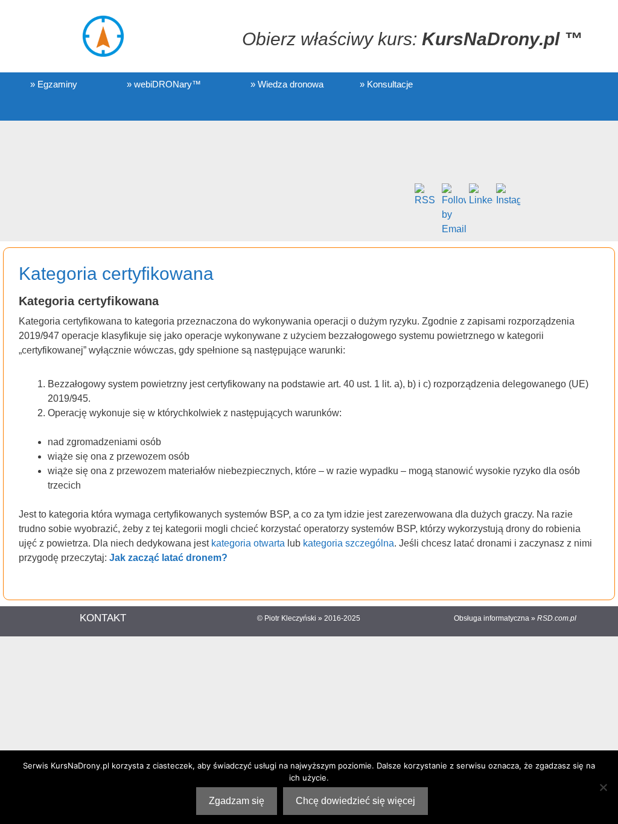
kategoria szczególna (348, 543)
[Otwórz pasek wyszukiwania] (79, 109)
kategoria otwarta (248, 543)
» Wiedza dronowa (286, 84)
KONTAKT (103, 618)
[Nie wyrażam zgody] (603, 787)
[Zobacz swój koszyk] (34, 109)
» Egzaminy (53, 84)
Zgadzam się (236, 801)
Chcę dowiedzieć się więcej (355, 801)
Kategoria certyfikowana (116, 274)
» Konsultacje (386, 84)
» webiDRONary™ (164, 84)
